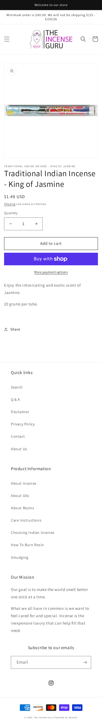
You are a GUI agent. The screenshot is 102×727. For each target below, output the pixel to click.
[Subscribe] (85, 662)
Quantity (11, 213)
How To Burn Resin (27, 544)
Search (17, 387)
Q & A (15, 399)
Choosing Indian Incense (32, 532)
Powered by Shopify (66, 717)
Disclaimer (20, 411)
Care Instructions (26, 520)
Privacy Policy (23, 424)
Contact (18, 436)
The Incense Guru (44, 717)
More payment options (51, 272)
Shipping (10, 204)
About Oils (20, 495)
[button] (7, 39)
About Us (19, 448)
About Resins (22, 507)
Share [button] (15, 329)
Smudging (20, 557)
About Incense (23, 483)
